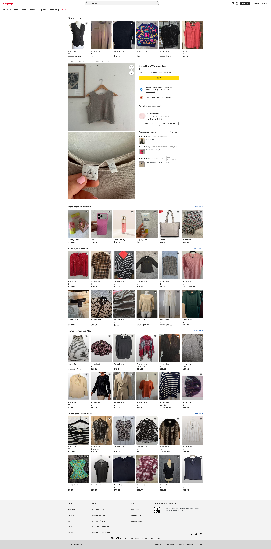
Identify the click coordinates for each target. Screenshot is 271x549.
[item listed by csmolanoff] (78, 224)
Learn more (150, 92)
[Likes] (233, 3)
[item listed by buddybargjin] (78, 265)
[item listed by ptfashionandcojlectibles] (147, 304)
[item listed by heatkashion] (101, 348)
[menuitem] (7, 10)
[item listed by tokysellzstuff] (147, 265)
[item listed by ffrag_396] (192, 430)
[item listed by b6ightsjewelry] (169, 430)
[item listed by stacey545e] (192, 469)
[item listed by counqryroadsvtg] (124, 386)
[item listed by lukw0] (78, 430)
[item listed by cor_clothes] (78, 348)
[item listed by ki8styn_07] (192, 304)
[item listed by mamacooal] (147, 348)
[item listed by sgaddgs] (78, 469)
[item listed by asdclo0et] (169, 348)
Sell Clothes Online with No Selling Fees (144, 538)
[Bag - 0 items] (237, 3)
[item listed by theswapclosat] (101, 430)
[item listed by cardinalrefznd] (169, 304)
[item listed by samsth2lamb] (169, 265)
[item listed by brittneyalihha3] (192, 386)
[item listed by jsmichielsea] (169, 386)
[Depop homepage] (8, 3)
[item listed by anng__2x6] (192, 348)
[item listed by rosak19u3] (124, 265)
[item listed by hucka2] (147, 469)
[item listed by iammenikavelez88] (124, 304)
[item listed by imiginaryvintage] (78, 386)
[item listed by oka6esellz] (78, 304)
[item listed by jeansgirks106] (101, 265)
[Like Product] (86, 23)
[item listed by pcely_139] (147, 386)
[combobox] (122, 3)
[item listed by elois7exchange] (124, 348)
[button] (163, 119)
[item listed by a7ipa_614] (192, 265)
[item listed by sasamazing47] (169, 469)
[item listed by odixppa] (101, 304)
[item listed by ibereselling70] (124, 469)
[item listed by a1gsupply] (101, 386)
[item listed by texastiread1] (147, 430)
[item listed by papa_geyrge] (124, 430)
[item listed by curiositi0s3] (101, 469)
